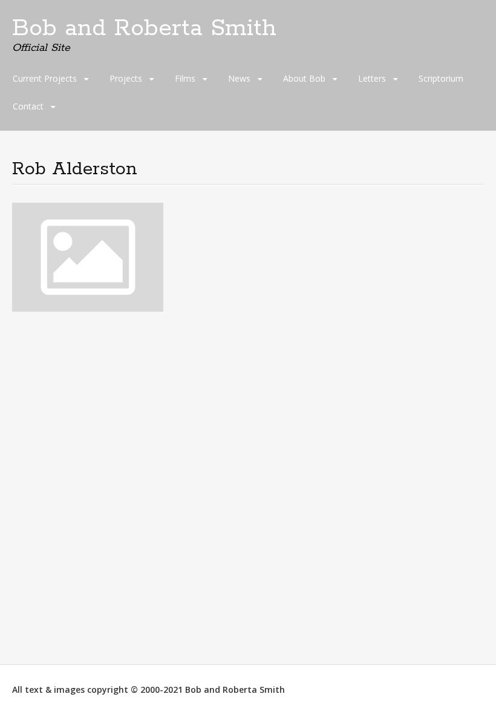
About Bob (304, 78)
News (239, 78)
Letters (372, 78)
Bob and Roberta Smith (144, 28)
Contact (28, 106)
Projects (125, 78)
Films (185, 78)
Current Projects (45, 78)
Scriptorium (441, 78)
